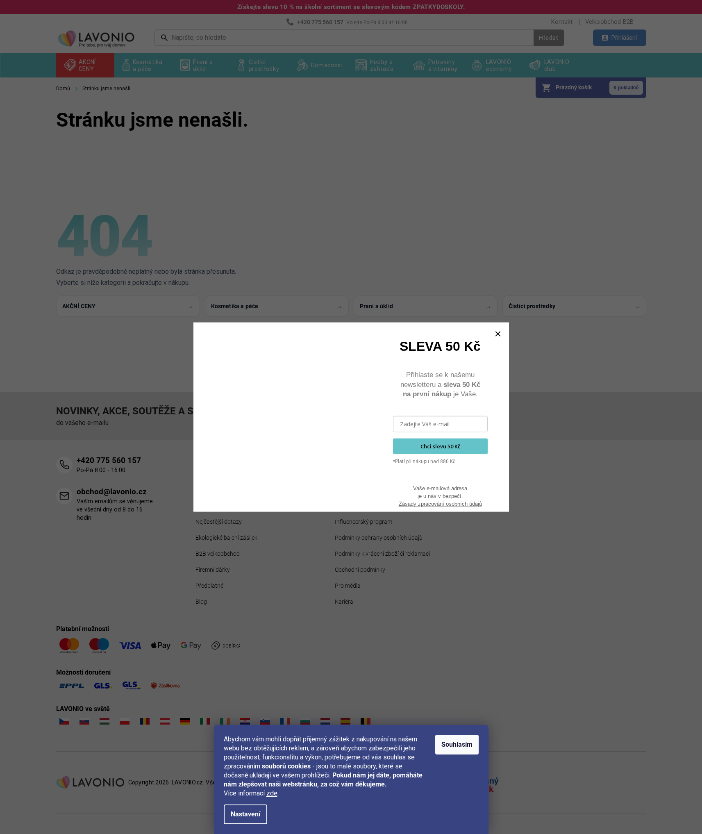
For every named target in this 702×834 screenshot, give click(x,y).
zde (271, 793)
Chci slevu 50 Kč (440, 446)
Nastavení (245, 814)
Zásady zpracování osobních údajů (440, 503)
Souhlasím (457, 744)
